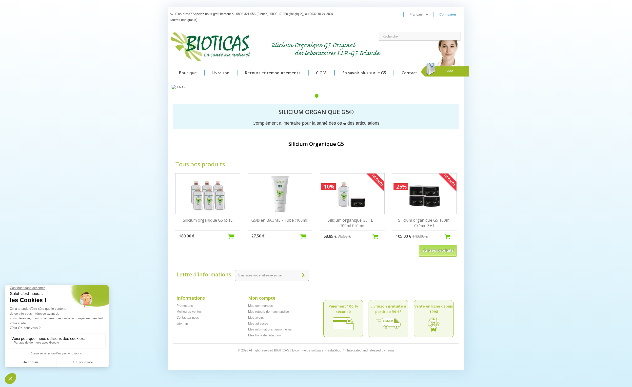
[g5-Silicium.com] (210, 46)
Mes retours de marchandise (268, 311)
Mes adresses (258, 323)
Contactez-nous (188, 317)
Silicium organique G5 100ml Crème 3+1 (424, 222)
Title (316, 96)
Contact (409, 73)
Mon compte (262, 298)
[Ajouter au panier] (234, 236)
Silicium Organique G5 (316, 143)
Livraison (220, 73)
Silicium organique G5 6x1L (208, 220)
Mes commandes (260, 306)
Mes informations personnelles (270, 329)
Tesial (390, 350)
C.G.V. (321, 73)
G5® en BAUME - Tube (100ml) (279, 220)
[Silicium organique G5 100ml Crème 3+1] (424, 194)
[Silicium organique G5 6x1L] (208, 194)
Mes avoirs (256, 317)
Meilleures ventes (189, 311)
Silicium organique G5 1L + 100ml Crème (352, 222)
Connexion (447, 14)
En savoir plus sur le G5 (364, 73)
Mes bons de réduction (264, 335)
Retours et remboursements (272, 73)
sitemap (182, 323)
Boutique (188, 73)
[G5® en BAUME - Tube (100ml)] (280, 194)
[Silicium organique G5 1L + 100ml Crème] (352, 194)
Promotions (185, 306)
